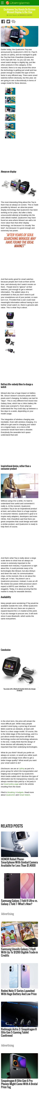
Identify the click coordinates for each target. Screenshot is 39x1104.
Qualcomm (10, 795)
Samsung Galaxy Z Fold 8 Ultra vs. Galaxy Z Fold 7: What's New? (19, 902)
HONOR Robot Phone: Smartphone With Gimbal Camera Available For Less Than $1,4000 (19, 862)
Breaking (11, 792)
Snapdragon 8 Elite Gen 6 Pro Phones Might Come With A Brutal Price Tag (19, 1084)
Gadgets (20, 792)
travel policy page (11, 784)
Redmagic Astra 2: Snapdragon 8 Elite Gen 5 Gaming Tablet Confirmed (19, 1032)
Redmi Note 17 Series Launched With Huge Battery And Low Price (19, 992)
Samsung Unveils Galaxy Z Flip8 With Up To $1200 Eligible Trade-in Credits (19, 952)
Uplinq (21, 769)
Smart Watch (24, 795)
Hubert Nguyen (13, 15)
